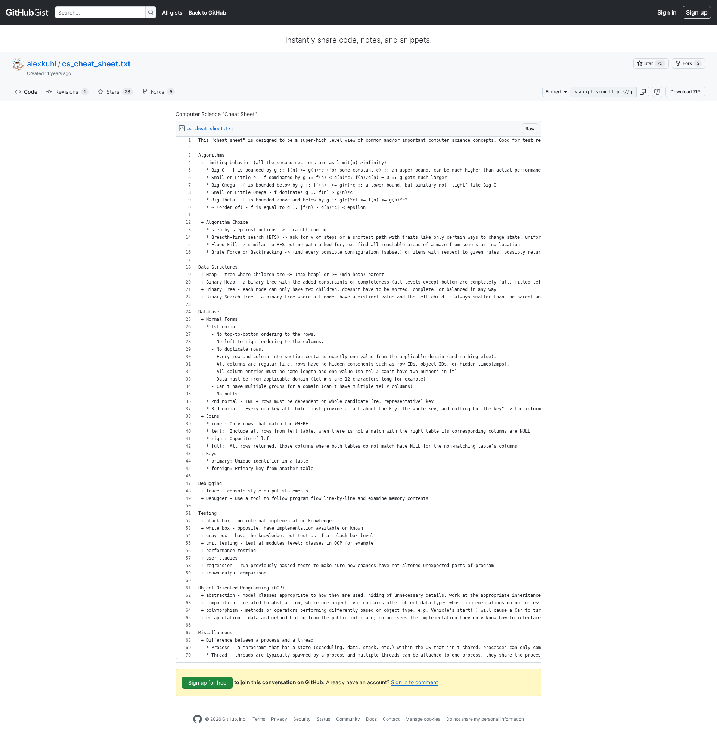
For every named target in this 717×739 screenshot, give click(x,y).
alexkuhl (41, 63)
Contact (391, 719)
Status (323, 719)
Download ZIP (685, 91)
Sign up (697, 12)
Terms (258, 719)
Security (302, 719)
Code (30, 91)
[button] (642, 92)
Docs (371, 719)
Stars (118, 91)
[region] (358, 398)
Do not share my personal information (485, 719)
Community (348, 719)
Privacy (279, 719)
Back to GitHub (207, 12)
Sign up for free (207, 682)
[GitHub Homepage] (197, 719)
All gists (172, 12)
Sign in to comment (414, 682)
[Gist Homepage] (27, 12)
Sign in (667, 12)
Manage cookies (423, 719)
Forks (161, 91)
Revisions (70, 91)
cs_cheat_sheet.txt (96, 63)
